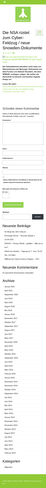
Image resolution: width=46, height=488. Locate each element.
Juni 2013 (8, 441)
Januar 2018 (9, 314)
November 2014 (11, 386)
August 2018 (9, 306)
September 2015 (11, 358)
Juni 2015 (8, 362)
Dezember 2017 (11, 318)
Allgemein (8, 467)
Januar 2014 (9, 417)
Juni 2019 (8, 298)
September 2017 (11, 326)
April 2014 (8, 409)
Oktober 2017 (10, 322)
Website (5, 167)
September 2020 (11, 294)
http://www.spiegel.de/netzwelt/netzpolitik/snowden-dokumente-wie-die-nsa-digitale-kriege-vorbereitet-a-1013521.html (23, 89)
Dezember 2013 (11, 421)
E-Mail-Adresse (8, 158)
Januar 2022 (9, 287)
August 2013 (9, 433)
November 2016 (11, 342)
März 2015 (8, 370)
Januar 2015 (9, 378)
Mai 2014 (8, 405)
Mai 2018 (8, 310)
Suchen (6, 212)
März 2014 (8, 413)
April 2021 (8, 291)
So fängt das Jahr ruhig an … (16, 232)
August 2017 (9, 330)
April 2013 (8, 445)
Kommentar (7, 120)
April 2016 (8, 346)
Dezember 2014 (11, 382)
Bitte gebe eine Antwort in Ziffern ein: (15, 189)
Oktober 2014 (10, 390)
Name (5, 149)
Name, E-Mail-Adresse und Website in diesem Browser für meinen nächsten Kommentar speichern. (22, 181)
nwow (9, 53)
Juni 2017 (8, 334)
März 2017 (8, 338)
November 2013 (11, 425)
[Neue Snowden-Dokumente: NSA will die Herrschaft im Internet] (23, 59)
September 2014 (11, 393)
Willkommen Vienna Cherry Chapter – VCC (21, 259)
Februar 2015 (10, 374)
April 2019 (8, 302)
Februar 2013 (10, 453)
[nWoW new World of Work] (23, 14)
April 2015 (8, 366)
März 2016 (8, 350)
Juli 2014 (8, 397)
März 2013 (8, 449)
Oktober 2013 (10, 429)
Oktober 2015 (10, 354)
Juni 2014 (8, 401)
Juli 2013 (8, 437)
